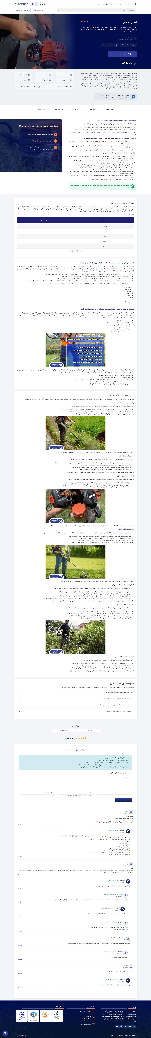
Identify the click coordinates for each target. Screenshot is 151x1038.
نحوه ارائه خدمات (108, 110)
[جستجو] (59, 10)
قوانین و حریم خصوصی (21, 1035)
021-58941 (127, 63)
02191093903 (116, 88)
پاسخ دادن (20, 824)
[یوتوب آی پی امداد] (117, 1026)
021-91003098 (37, 141)
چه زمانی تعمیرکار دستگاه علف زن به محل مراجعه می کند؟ (116, 705)
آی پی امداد (31, 134)
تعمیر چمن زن (89, 730)
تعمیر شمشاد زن (64, 730)
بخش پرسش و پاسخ (21, 10)
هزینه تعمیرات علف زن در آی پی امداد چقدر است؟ (118, 711)
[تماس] (36, 4)
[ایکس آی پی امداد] (126, 1026)
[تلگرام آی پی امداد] (130, 1026)
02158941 (124, 88)
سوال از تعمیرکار (76, 110)
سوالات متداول (42, 110)
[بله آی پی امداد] (134, 1026)
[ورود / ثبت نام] (32, 4)
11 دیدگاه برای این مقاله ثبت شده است (75, 750)
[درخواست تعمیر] (5, 1033)
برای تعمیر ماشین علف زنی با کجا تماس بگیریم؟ (119, 692)
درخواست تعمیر (37, 10)
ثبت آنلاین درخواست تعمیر (121, 54)
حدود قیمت (92, 110)
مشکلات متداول (58, 110)
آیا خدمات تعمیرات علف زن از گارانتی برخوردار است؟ (118, 699)
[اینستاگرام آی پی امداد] (121, 1026)
